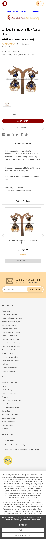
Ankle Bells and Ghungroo (11, 321)
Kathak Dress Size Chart (10, 414)
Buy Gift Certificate (8, 418)
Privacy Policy (7, 390)
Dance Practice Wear (9, 336)
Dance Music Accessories (11, 346)
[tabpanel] (23, 235)
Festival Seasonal (8, 371)
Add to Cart (23, 261)
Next (43, 235)
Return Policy (7, 404)
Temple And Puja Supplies (11, 350)
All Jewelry (6, 311)
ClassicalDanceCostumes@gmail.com (18, 445)
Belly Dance (6, 364)
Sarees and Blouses (9, 325)
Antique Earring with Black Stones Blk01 (23, 241)
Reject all (23, 530)
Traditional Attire (8, 353)
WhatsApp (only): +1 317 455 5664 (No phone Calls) (22, 449)
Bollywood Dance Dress (10, 360)
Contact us (6, 411)
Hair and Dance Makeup (10, 329)
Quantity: (12, 114)
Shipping (5, 397)
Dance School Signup (9, 393)
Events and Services (9, 368)
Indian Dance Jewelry (9, 314)
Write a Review (8, 47)
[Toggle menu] (4, 3)
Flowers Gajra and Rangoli (11, 332)
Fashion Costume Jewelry (11, 339)
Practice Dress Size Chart (11, 407)
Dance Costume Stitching (11, 343)
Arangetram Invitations (10, 357)
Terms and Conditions (9, 383)
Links (4, 386)
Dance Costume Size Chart (11, 400)
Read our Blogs (7, 425)
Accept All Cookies (23, 535)
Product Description (23, 143)
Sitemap (5, 429)
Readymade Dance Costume (12, 318)
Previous (3, 235)
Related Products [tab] (23, 201)
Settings (23, 525)
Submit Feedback (8, 421)
